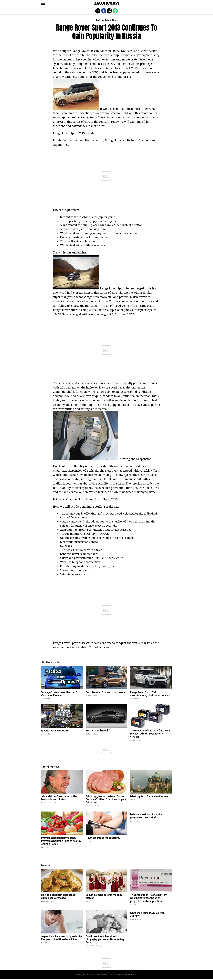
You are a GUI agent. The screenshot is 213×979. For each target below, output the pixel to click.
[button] (43, 4)
